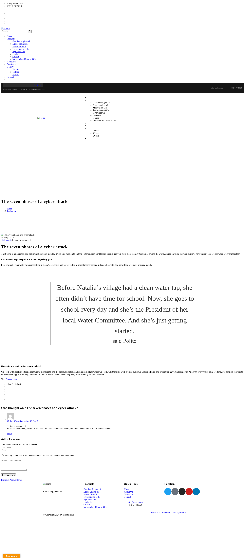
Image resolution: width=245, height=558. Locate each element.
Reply (9, 433)
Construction (11, 379)
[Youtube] (189, 491)
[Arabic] (85, 88)
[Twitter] (167, 491)
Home (9, 208)
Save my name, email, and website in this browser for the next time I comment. (40, 455)
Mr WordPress (13, 421)
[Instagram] (182, 491)
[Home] (41, 117)
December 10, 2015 (29, 421)
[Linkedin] (196, 491)
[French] (91, 88)
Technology (12, 211)
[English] (88, 88)
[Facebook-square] (175, 491)
